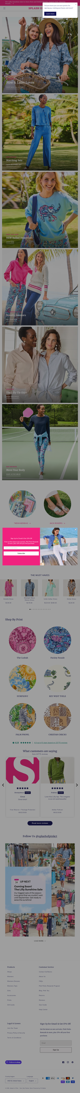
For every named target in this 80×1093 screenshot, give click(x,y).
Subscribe (21, 553)
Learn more (50, 14)
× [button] (75, 4)
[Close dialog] (76, 530)
